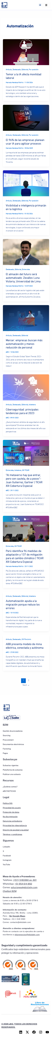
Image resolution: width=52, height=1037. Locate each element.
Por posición (33, 70)
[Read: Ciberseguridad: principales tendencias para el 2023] (26, 387)
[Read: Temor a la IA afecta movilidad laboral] (26, 52)
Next (26, 685)
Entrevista (26, 269)
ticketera (32, 405)
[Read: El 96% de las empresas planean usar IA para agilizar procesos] (26, 118)
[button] (40, 4)
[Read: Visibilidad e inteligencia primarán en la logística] (26, 183)
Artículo (9, 70)
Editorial (25, 70)
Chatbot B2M (10, 891)
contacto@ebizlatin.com (20, 922)
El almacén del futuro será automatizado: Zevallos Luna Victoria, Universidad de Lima (23, 278)
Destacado (17, 70)
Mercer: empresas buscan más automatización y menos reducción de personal (24, 344)
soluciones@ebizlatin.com (24, 887)
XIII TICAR (25, 470)
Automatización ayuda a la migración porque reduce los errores (23, 605)
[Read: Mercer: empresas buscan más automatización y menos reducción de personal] (26, 318)
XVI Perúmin (26, 639)
